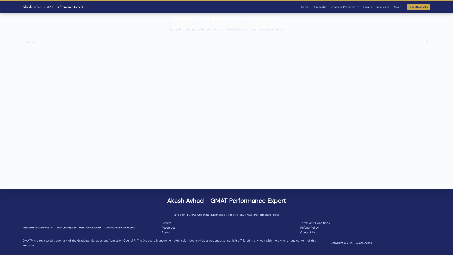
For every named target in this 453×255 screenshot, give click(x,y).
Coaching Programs (343, 6)
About (398, 6)
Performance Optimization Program (79, 227)
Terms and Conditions (315, 223)
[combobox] (223, 42)
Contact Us (308, 232)
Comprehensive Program (120, 227)
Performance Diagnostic (38, 227)
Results (367, 6)
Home (305, 6)
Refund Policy (309, 227)
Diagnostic (319, 6)
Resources (383, 6)
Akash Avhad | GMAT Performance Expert (53, 7)
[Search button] (426, 42)
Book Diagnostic (419, 6)
